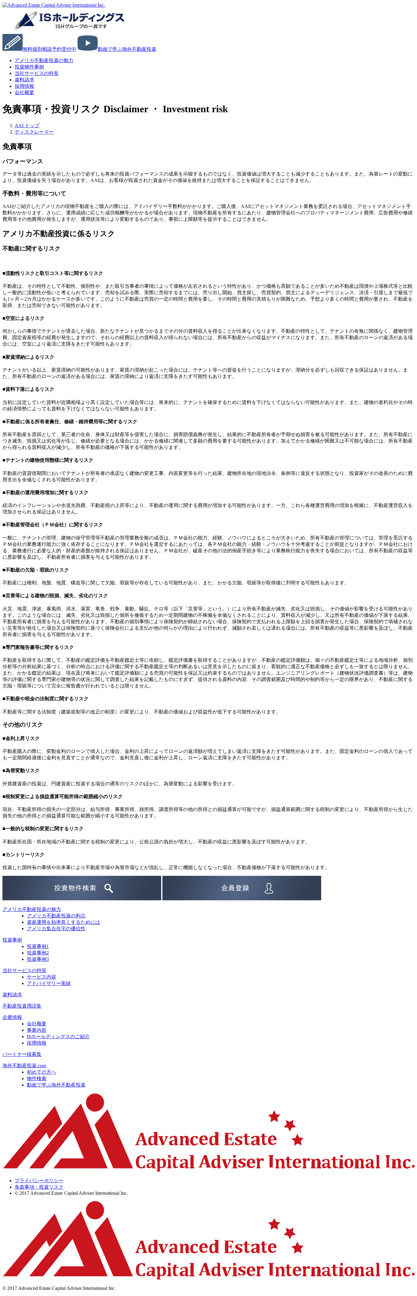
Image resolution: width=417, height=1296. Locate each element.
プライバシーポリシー (39, 1180)
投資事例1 (38, 946)
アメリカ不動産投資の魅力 (44, 60)
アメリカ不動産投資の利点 (56, 915)
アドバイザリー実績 (49, 983)
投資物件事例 (29, 66)
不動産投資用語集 (22, 1006)
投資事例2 (38, 952)
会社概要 (24, 92)
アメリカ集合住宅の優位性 (56, 928)
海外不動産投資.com (24, 1065)
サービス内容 (41, 976)
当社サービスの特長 (37, 73)
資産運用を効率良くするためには (63, 922)
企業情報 (12, 1017)
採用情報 (36, 1043)
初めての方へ (41, 1072)
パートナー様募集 (22, 1054)
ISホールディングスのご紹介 (58, 1036)
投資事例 (12, 939)
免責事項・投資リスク (39, 1187)
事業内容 (36, 1030)
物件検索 (36, 1078)
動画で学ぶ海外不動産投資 (56, 1084)
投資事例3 (38, 959)
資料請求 (12, 994)
